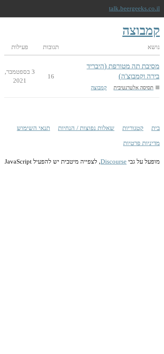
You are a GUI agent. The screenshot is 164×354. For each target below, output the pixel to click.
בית (155, 128)
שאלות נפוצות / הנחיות (86, 128)
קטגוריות (132, 128)
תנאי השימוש (33, 128)
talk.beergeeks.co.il (134, 8)
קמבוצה (99, 87)
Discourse (114, 161)
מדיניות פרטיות (141, 143)
